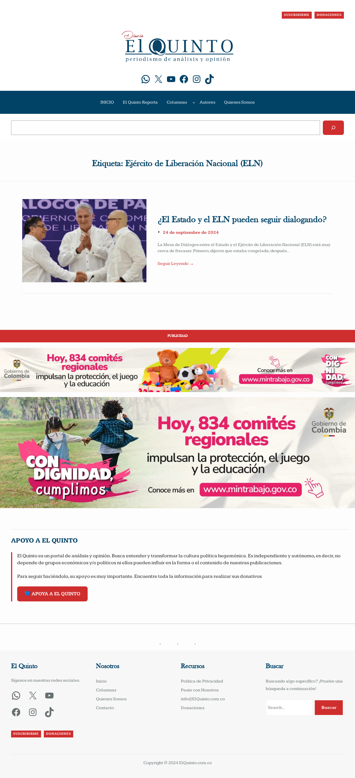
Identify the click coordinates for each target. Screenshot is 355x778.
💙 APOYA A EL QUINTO (52, 594)
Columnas (177, 102)
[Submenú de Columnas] (193, 102)
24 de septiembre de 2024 (191, 232)
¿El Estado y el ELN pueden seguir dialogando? (242, 219)
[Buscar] (333, 128)
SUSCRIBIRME (297, 15)
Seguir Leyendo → (176, 263)
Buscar (328, 707)
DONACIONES (329, 15)
